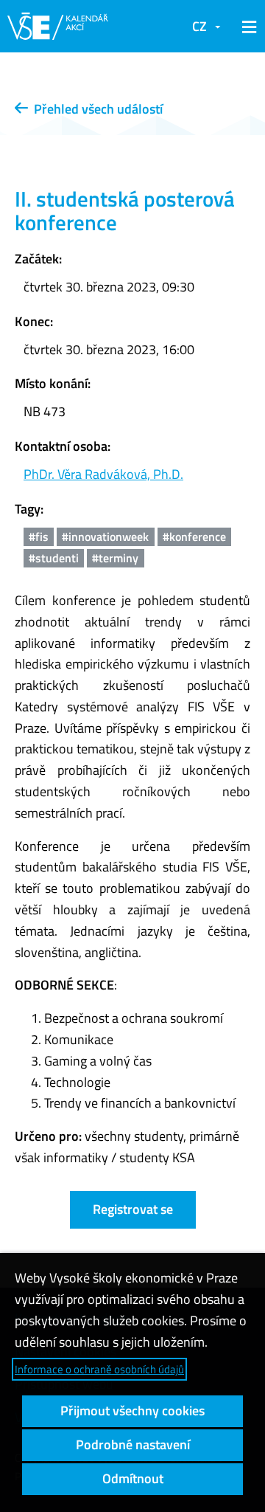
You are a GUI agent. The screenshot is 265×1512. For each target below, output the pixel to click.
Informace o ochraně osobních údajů (99, 1369)
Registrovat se (133, 1209)
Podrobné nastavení (133, 1444)
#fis (39, 536)
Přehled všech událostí (95, 109)
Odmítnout (132, 1478)
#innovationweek (105, 536)
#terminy (115, 558)
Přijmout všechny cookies (132, 1410)
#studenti (54, 558)
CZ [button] (199, 26)
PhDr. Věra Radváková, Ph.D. (103, 474)
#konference (194, 536)
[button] (247, 26)
